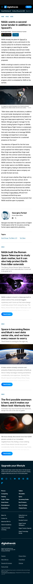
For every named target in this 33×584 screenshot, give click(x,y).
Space (20, 497)
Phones (3, 491)
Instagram (6, 479)
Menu (2, 7)
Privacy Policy (22, 556)
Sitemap (21, 563)
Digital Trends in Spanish (25, 528)
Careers (3, 556)
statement (27, 127)
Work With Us (4, 559)
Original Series (23, 508)
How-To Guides (23, 505)
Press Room (22, 559)
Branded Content (23, 520)
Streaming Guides (24, 499)
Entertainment (5, 505)
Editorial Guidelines (6, 524)
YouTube (15, 479)
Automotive (4, 508)
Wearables (22, 494)
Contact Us (4, 518)
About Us (3, 515)
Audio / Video (5, 499)
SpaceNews (14, 193)
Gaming (3, 497)
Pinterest (23, 479)
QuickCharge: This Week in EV (9, 238)
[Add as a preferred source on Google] (6, 34)
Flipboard (2, 483)
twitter (15, 218)
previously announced (16, 52)
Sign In (28, 7)
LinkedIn (27, 479)
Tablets (21, 491)
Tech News (22, 238)
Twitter (10, 479)
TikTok (19, 479)
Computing (4, 494)
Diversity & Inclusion (6, 563)
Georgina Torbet (7, 31)
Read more (7, 314)
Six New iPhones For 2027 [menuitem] (18, 11)
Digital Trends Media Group (9, 572)
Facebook (2, 479)
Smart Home (4, 502)
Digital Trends (9, 9)
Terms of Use (4, 567)
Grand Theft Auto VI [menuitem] (6, 11)
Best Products (22, 502)
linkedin (12, 218)
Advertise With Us (5, 521)
